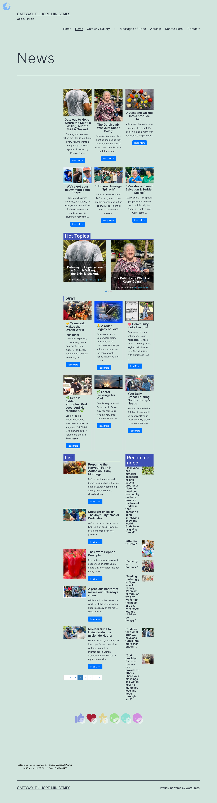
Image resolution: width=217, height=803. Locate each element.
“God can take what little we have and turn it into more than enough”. (132, 638)
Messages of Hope (133, 29)
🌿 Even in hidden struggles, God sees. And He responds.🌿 (76, 404)
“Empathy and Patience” (131, 564)
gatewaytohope (93, 279)
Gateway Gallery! (99, 29)
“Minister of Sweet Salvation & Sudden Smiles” (139, 189)
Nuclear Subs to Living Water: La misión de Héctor (100, 632)
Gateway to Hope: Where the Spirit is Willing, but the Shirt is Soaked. (77, 124)
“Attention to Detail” (131, 543)
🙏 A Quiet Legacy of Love (108, 327)
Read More (77, 160)
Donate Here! (174, 29)
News (79, 29)
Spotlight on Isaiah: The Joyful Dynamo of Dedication (103, 515)
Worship (155, 29)
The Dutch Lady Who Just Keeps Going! (108, 128)
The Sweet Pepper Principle (101, 553)
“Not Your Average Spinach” (108, 188)
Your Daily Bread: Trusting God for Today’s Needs (139, 398)
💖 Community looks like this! (138, 325)
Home (67, 29)
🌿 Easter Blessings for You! (106, 395)
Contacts (193, 29)
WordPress (192, 787)
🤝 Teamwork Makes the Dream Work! (75, 326)
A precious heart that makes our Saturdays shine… (103, 592)
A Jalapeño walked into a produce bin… (139, 116)
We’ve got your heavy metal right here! (77, 190)
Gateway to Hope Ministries (43, 14)
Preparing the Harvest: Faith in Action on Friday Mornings (99, 469)
